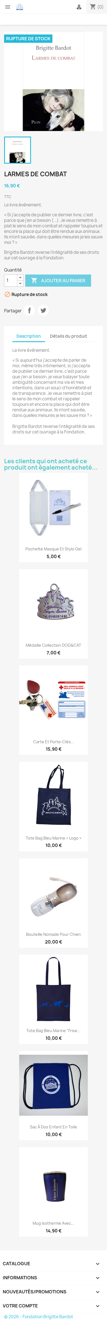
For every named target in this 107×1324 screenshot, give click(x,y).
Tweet (43, 310)
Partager (29, 310)
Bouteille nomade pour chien (53, 934)
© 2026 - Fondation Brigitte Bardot (38, 1317)
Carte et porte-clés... (53, 741)
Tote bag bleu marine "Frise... (53, 1030)
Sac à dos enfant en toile (53, 1126)
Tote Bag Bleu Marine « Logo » (53, 838)
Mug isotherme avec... (53, 1223)
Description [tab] (28, 336)
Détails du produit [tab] (68, 336)
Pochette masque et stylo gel (53, 549)
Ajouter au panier (58, 280)
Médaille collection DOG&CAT (53, 645)
